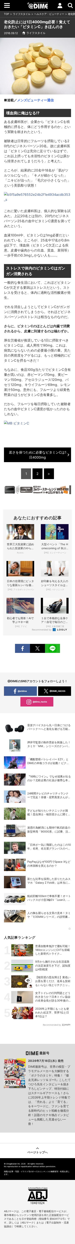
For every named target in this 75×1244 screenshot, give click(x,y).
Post (37, 648)
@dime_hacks (40, 701)
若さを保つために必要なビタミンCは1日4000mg (37, 454)
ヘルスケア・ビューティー (49, 13)
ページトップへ (37, 1152)
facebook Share (22, 648)
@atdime (22, 691)
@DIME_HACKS (57, 691)
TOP (6, 13)
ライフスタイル (21, 13)
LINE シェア (52, 648)
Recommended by (42, 629)
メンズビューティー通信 (35, 100)
